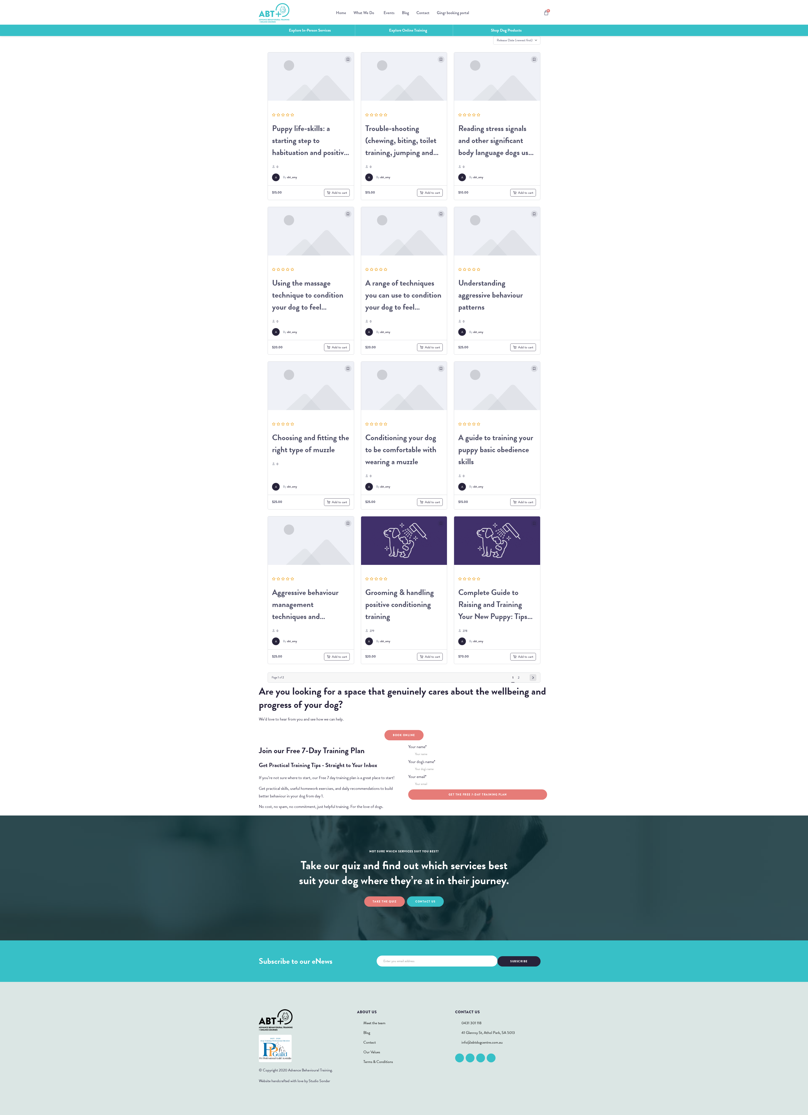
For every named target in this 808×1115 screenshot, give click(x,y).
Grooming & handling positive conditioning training (399, 604)
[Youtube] (491, 1058)
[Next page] (533, 677)
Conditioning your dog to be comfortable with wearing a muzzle (400, 449)
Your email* (417, 776)
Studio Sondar (319, 1081)
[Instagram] (470, 1058)
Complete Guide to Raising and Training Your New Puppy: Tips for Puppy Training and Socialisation (494, 616)
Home (341, 13)
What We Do (364, 13)
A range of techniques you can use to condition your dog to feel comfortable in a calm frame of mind (403, 307)
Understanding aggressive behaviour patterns (490, 295)
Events (389, 13)
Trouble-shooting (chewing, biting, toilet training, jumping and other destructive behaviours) (400, 152)
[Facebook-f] (459, 1058)
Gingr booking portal (453, 13)
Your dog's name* (421, 761)
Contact (422, 13)
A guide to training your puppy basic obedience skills (495, 449)
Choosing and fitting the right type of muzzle (310, 443)
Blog (405, 13)
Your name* (417, 747)
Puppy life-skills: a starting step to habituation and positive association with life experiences (309, 152)
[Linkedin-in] (480, 1058)
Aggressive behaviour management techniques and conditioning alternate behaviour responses (307, 616)
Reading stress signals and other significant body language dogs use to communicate (495, 146)
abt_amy (292, 177)
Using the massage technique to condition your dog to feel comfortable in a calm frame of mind (307, 307)
